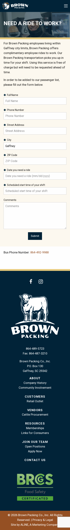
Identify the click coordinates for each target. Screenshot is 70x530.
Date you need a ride (18, 170)
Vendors (35, 410)
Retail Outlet (35, 401)
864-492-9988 (39, 252)
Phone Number (15, 110)
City (8, 139)
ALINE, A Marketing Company (39, 524)
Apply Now (35, 451)
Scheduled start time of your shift (25, 185)
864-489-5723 (35, 348)
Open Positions (35, 446)
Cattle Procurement (35, 414)
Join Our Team (35, 442)
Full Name (12, 95)
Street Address (15, 125)
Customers (35, 396)
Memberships (35, 428)
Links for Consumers (35, 433)
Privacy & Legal (42, 520)
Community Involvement (35, 387)
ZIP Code (11, 155)
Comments (10, 200)
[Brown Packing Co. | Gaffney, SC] (15, 5)
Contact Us (35, 460)
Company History (35, 383)
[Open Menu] (66, 5)
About (35, 378)
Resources (35, 423)
